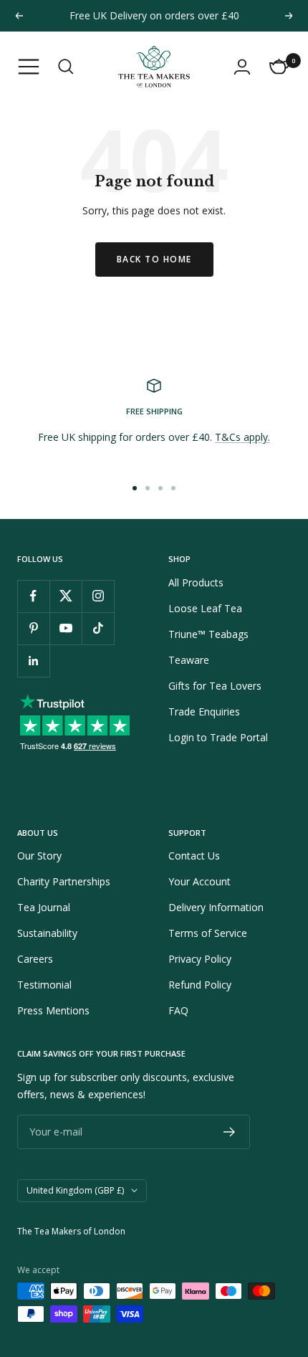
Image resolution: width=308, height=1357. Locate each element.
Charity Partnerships (63, 881)
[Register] (229, 1132)
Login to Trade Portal (218, 737)
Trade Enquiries (204, 711)
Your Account (199, 881)
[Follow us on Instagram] (98, 596)
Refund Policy (199, 984)
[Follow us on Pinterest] (33, 628)
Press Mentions (53, 1010)
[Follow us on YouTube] (65, 628)
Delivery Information (216, 907)
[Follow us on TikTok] (98, 628)
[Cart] (279, 67)
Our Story (39, 855)
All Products (195, 582)
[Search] (65, 67)
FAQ (178, 1010)
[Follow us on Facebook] (33, 596)
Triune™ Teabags (208, 634)
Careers (35, 959)
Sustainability (47, 933)
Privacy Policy (199, 959)
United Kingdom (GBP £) (75, 1190)
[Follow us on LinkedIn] (33, 660)
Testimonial (44, 984)
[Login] (242, 67)
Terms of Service (207, 933)
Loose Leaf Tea (205, 608)
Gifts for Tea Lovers (214, 685)
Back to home (154, 259)
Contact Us (194, 855)
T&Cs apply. (242, 437)
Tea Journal (43, 907)
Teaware (188, 660)
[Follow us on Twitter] (65, 596)
